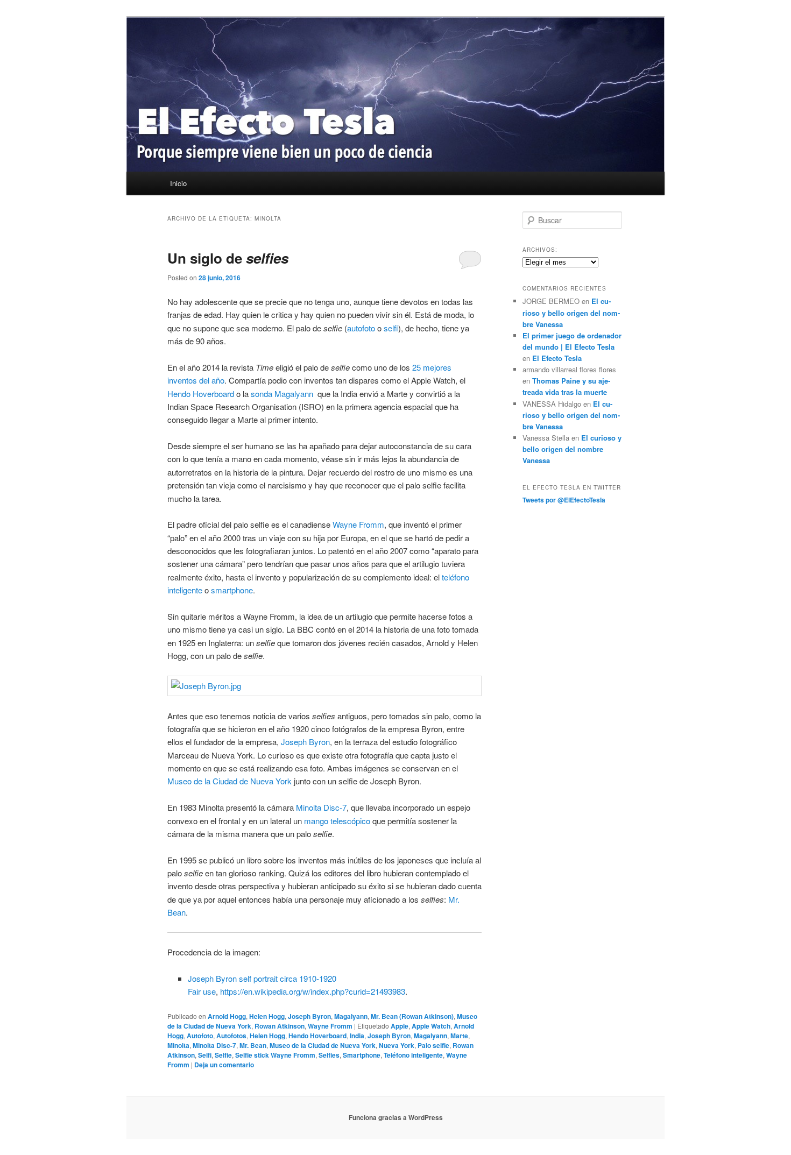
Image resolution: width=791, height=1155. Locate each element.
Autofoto (200, 1035)
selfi (391, 328)
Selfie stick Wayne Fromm (275, 1055)
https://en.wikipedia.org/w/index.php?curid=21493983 (312, 991)
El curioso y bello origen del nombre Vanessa (571, 312)
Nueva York (396, 1045)
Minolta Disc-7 (321, 807)
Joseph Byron (305, 741)
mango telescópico (337, 820)
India (357, 1035)
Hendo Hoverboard (200, 393)
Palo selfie (433, 1045)
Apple (399, 1026)
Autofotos (231, 1035)
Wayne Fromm (358, 524)
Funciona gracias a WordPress (396, 1117)
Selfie (223, 1055)
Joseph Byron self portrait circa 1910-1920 (262, 978)
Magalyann (351, 1016)
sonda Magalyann (283, 393)
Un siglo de (227, 258)
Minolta (178, 1045)
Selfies (329, 1055)
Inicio (178, 183)
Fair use (202, 991)
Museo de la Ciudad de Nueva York (229, 780)
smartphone (232, 590)
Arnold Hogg (227, 1016)
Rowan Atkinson (280, 1026)
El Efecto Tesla (557, 358)
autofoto (361, 328)
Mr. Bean (252, 1045)
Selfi (204, 1055)
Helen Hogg (267, 1016)
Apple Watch (431, 1026)
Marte (459, 1035)
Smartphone (361, 1055)
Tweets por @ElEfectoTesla (563, 500)
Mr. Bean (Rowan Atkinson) (412, 1016)
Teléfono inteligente (413, 1055)
